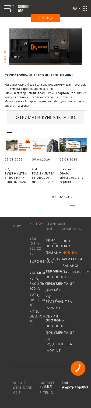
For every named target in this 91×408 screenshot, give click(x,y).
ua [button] (75, 8)
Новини (70, 253)
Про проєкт (54, 246)
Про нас (66, 243)
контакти (70, 259)
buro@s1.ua (41, 261)
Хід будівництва (54, 299)
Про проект (54, 326)
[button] (85, 8)
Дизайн (53, 253)
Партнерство (70, 272)
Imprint (53, 308)
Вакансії (70, 266)
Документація (54, 284)
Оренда (45, 18)
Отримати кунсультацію (45, 117)
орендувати (54, 259)
